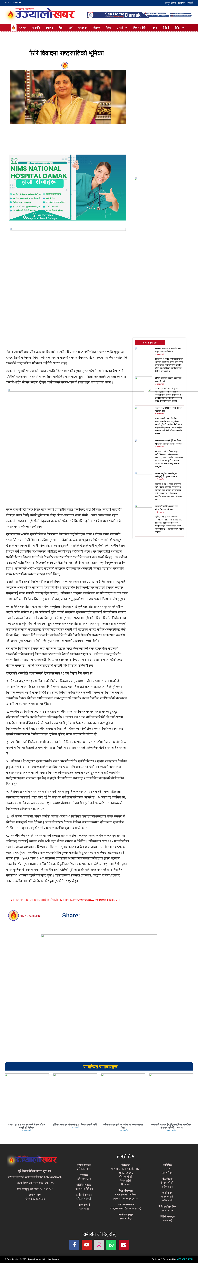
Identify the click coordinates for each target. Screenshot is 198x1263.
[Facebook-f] (74, 1245)
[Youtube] (87, 1245)
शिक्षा (61, 27)
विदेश (108, 27)
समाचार (22, 27)
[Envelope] (124, 1245)
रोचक (154, 27)
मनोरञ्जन (82, 27)
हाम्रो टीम (125, 1156)
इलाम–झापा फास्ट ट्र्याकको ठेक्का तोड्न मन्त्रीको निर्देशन (26, 1126)
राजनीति (36, 27)
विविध (177, 27)
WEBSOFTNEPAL (185, 1259)
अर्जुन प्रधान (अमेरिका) (126, 1194)
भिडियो (166, 27)
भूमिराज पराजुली (84, 1198)
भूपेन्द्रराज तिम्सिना (84, 1188)
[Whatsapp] (111, 1245)
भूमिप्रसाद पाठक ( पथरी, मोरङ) (125, 1168)
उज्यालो (120, 27)
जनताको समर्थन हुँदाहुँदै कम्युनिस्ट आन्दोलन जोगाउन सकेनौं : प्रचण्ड (171, 1126)
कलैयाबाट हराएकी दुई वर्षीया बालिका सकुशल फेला (123, 1126)
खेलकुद (96, 27)
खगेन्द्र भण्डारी (84, 1178)
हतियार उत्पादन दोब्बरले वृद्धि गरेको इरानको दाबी (75, 1124)
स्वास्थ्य (49, 27)
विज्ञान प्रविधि (139, 27)
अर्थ (70, 27)
